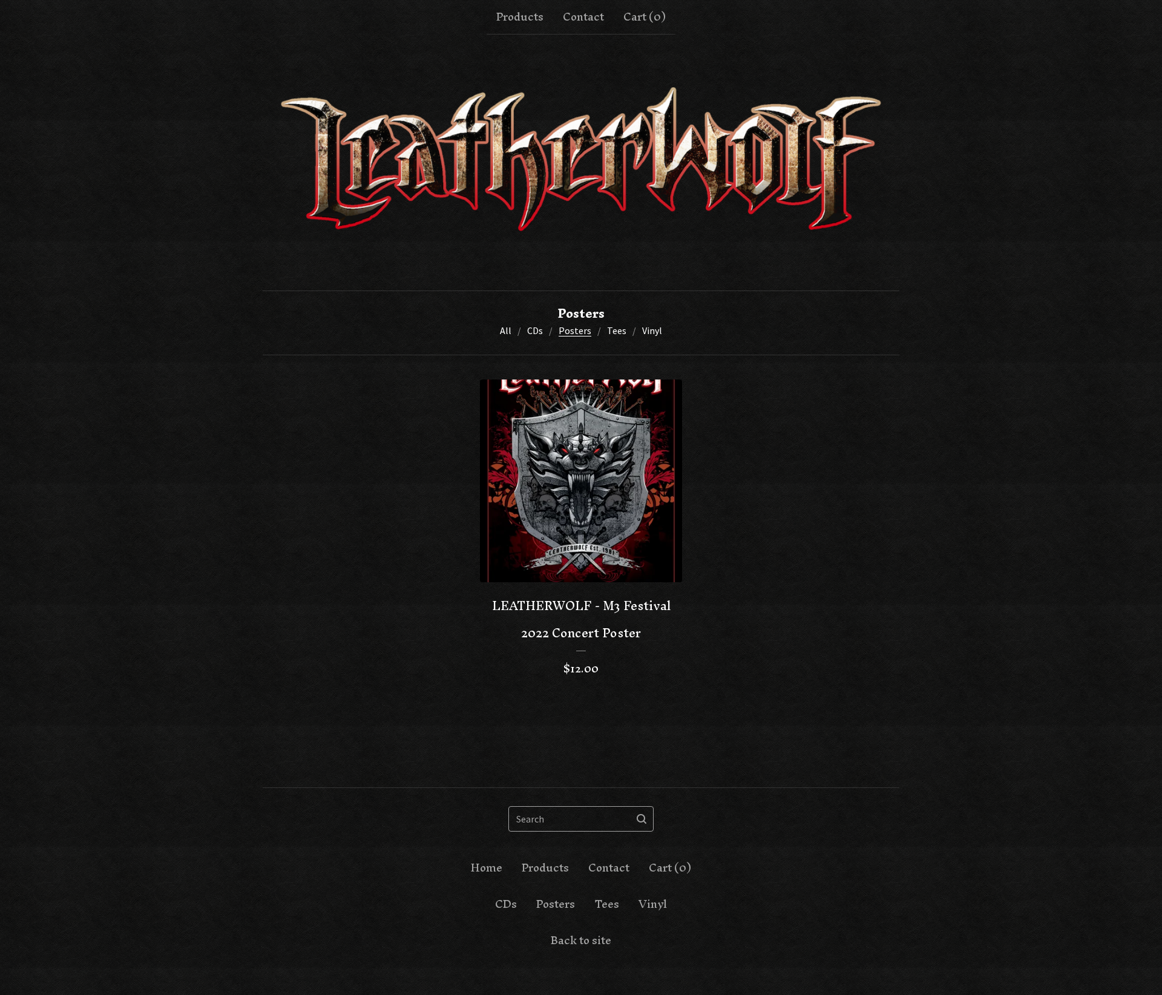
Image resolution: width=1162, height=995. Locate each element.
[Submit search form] (641, 819)
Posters (575, 330)
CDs (535, 330)
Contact (583, 17)
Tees (616, 330)
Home (486, 868)
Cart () (644, 17)
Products (519, 17)
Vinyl (652, 330)
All (505, 330)
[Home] (581, 163)
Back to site (581, 940)
